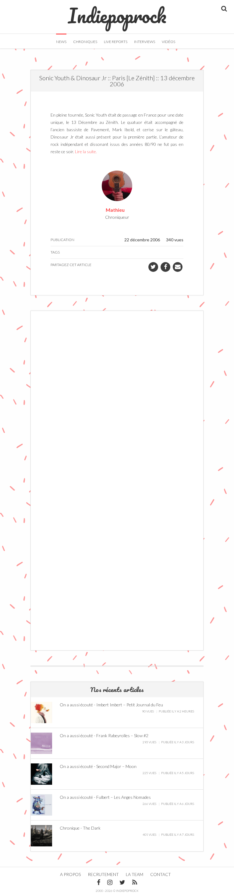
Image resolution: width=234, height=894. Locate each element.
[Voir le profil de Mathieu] (117, 185)
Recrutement (103, 874)
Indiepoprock (117, 12)
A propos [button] (70, 874)
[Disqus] (117, 398)
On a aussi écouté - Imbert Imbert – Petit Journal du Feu (111, 704)
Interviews (144, 41)
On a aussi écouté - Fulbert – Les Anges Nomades (105, 797)
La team (134, 874)
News (61, 41)
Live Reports (115, 41)
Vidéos (168, 41)
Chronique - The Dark (80, 828)
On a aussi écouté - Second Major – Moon (98, 766)
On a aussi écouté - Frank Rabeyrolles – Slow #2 (104, 735)
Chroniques (85, 41)
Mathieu (115, 210)
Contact (160, 874)
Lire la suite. (86, 151)
